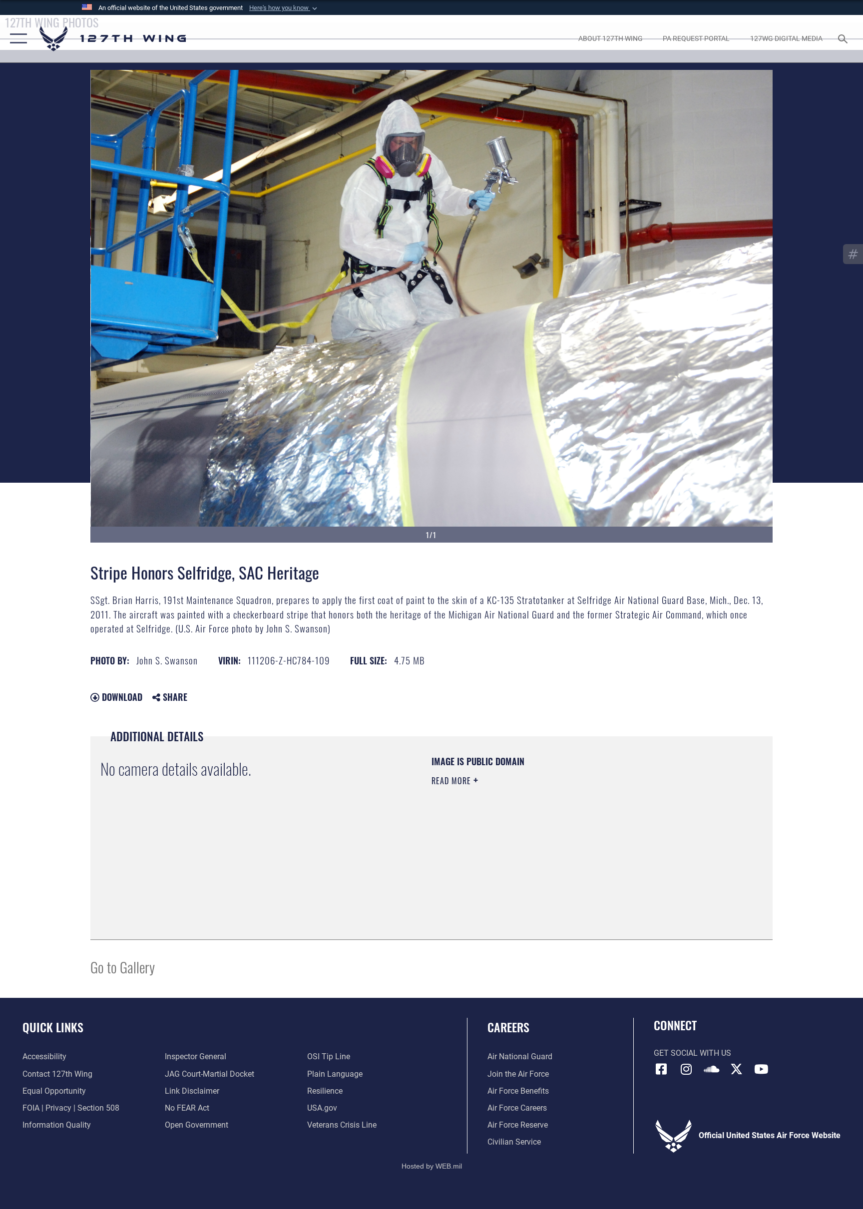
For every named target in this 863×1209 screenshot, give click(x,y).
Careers (508, 1027)
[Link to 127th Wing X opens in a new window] (736, 1069)
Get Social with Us (692, 1053)
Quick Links (52, 1027)
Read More (452, 781)
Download (120, 696)
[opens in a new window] (686, 1069)
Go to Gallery (122, 966)
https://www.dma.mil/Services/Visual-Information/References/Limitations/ (549, 844)
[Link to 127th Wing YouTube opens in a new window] (761, 1069)
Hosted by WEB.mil (432, 1166)
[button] (284, 8)
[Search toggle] (844, 38)
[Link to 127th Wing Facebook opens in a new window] (661, 1069)
